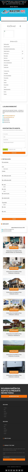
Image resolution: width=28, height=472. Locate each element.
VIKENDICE (5, 413)
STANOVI (5, 408)
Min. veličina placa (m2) (6, 175)
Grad (3, 166)
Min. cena (4, 207)
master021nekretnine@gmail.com (9, 115)
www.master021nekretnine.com (9, 117)
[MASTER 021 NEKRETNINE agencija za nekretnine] (14, 11)
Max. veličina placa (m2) (6, 180)
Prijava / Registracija (14, 6)
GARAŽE (5, 416)
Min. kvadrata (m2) (5, 193)
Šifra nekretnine (5, 162)
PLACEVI (5, 415)
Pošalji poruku (14, 152)
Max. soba (4, 189)
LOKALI (5, 411)
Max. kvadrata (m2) (5, 198)
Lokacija (3, 171)
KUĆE (4, 409)
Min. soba (4, 184)
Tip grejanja (4, 202)
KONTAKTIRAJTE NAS (14, 396)
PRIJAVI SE (14, 459)
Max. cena (4, 211)
